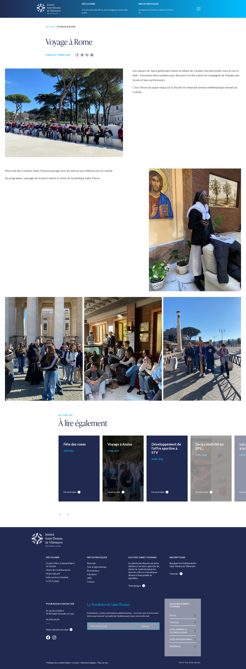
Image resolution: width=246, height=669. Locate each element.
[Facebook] (77, 55)
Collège (174, 622)
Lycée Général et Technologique (179, 631)
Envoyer (145, 626)
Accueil (50, 26)
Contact (75, 662)
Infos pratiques (149, 3)
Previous (60, 514)
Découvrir (88, 3)
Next (67, 514)
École (173, 615)
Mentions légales (88, 662)
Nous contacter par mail (57, 629)
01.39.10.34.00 (52, 619)
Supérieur (175, 646)
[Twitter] (82, 55)
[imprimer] (92, 55)
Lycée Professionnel (181, 639)
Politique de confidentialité (58, 662)
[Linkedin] (87, 55)
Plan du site (103, 662)
